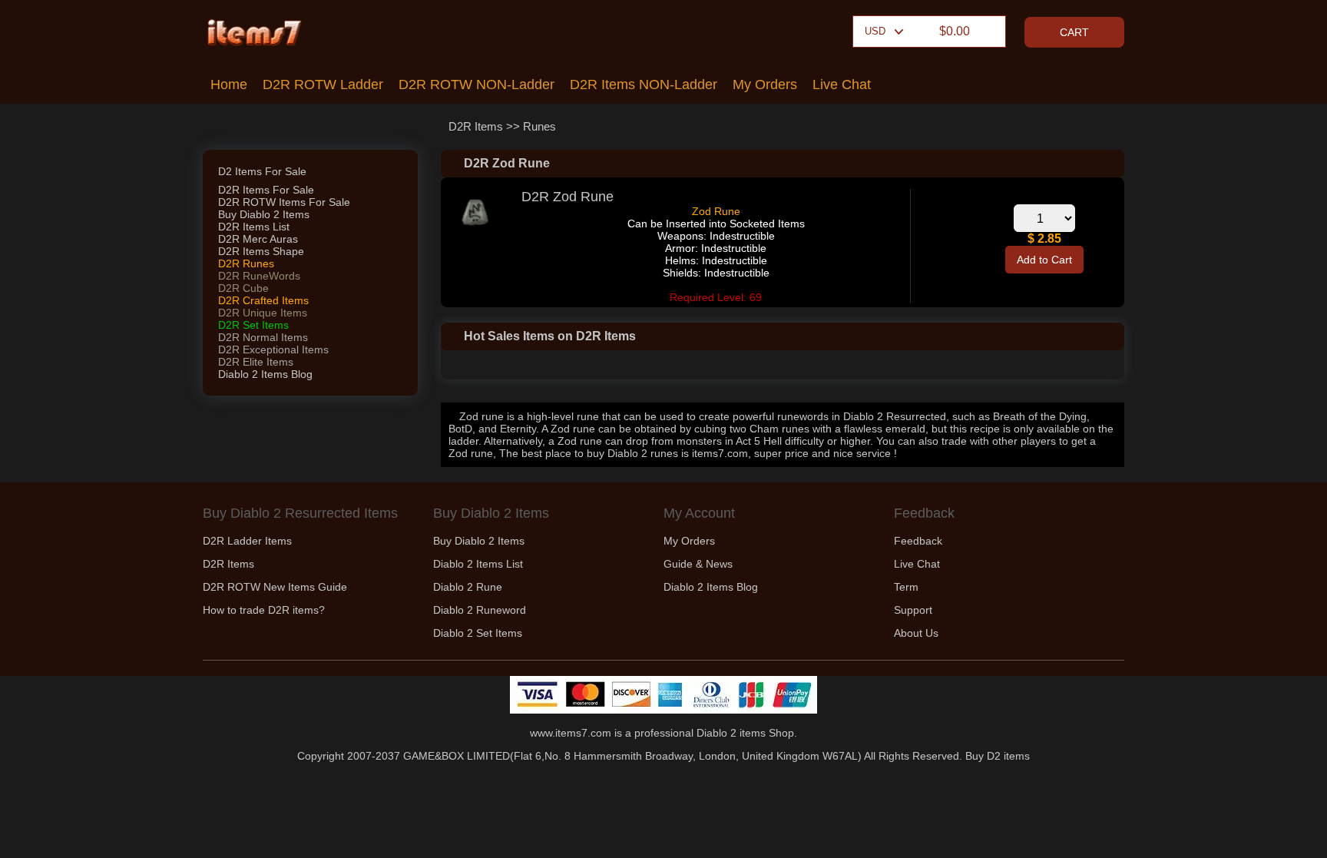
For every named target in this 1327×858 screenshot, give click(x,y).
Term (906, 587)
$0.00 (954, 31)
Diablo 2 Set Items (477, 633)
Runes (539, 126)
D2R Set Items (253, 325)
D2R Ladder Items (247, 541)
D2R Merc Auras (258, 239)
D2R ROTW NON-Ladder (476, 84)
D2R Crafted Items (263, 300)
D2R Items (475, 126)
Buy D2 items (997, 756)
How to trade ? (264, 610)
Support (913, 610)
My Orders (765, 84)
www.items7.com (570, 733)
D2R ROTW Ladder (323, 84)
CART (1074, 32)
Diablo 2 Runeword (479, 610)
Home (228, 84)
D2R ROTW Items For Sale (284, 202)
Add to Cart (1044, 259)
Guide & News (698, 564)
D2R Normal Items (263, 337)
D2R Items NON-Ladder (643, 84)
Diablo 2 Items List (478, 564)
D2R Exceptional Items (273, 349)
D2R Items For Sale (266, 190)
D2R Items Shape (261, 251)
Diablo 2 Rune (467, 587)
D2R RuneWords (259, 276)
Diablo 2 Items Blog (265, 374)
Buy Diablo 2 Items (263, 214)
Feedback (918, 541)
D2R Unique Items (262, 312)
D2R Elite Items (255, 362)
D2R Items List (254, 226)
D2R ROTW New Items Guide (275, 587)
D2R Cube (243, 288)
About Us (916, 633)
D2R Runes (246, 263)
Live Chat (841, 84)
